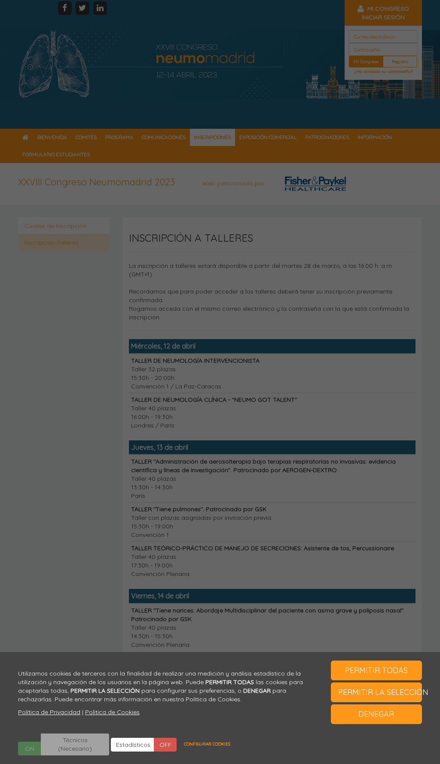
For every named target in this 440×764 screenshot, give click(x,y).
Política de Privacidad (49, 712)
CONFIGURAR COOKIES (207, 744)
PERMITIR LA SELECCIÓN (380, 692)
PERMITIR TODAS (376, 670)
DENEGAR (376, 714)
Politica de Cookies (112, 712)
